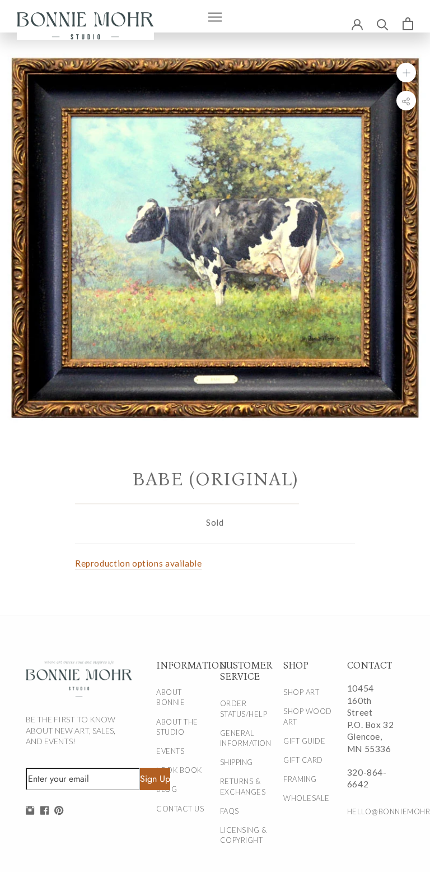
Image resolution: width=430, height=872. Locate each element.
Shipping (236, 762)
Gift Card (303, 759)
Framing (300, 778)
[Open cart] (408, 23)
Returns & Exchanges (243, 786)
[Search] (383, 23)
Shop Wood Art (307, 716)
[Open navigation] (215, 16)
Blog (166, 789)
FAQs (229, 810)
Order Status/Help (244, 708)
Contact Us (180, 808)
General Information (245, 738)
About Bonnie (170, 697)
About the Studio (177, 726)
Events (170, 750)
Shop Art (301, 692)
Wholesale (306, 798)
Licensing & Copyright (243, 835)
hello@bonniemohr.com (372, 811)
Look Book (179, 770)
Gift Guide (304, 740)
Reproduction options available (138, 563)
